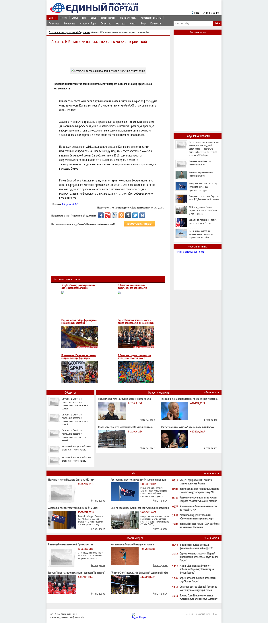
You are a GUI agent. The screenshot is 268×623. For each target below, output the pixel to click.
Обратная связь (203, 614)
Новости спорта (134, 538)
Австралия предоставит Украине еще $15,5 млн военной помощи (204, 197)
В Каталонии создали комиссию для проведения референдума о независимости (134, 356)
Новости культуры (159, 392)
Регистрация (212, 12)
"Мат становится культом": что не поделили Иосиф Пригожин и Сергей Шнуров (187, 426)
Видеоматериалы (128, 17)
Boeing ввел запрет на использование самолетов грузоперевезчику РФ (201, 234)
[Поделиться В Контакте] (142, 215)
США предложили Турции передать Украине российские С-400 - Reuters (203, 210)
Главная (52, 17)
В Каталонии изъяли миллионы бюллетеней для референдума (132, 286)
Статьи (75, 17)
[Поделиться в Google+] (107, 215)
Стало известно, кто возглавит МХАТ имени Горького (125, 426)
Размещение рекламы (151, 17)
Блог (84, 17)
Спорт (133, 23)
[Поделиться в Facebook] (101, 215)
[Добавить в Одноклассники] (121, 215)
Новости (63, 17)
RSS (215, 614)
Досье (93, 17)
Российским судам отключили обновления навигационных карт (197, 516)
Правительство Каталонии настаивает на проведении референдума (78, 356)
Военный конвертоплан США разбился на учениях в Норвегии (200, 525)
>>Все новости (211, 392)
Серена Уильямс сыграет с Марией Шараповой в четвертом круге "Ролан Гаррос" (199, 557)
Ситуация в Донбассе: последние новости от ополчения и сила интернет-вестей (75, 403)
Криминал (155, 23)
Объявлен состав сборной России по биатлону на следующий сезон (198, 588)
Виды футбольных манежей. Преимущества (70, 544)
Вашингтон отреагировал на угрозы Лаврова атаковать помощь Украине (198, 499)
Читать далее (147, 419)
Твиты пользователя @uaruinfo (189, 251)
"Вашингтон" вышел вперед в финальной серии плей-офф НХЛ (196, 546)
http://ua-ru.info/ (69, 204)
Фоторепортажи (108, 17)
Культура (120, 23)
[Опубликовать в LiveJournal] (114, 215)
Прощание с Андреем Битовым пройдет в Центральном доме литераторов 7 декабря (189, 398)
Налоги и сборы (88, 23)
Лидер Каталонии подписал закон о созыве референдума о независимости (136, 321)
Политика (54, 23)
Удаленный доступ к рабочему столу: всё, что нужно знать (76, 448)
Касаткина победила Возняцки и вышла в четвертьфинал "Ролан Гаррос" (132, 544)
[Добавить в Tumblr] (128, 215)
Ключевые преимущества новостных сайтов (201, 174)
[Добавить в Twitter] (135, 215)
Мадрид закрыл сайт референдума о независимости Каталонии (78, 321)
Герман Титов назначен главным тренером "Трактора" (76, 572)
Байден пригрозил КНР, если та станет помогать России (203, 221)
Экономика (69, 23)
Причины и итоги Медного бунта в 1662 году (71, 479)
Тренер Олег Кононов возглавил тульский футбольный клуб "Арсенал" (199, 597)
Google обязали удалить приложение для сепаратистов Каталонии (78, 286)
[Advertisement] (109, 55)
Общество (106, 23)
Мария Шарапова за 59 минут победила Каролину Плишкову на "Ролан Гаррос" (197, 569)
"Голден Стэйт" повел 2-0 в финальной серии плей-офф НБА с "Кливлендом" (139, 572)
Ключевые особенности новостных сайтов (200, 163)
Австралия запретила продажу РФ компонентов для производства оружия (203, 187)
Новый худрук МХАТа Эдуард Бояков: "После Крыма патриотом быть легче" (124, 398)
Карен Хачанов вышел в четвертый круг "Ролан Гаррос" (198, 579)
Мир (143, 23)
